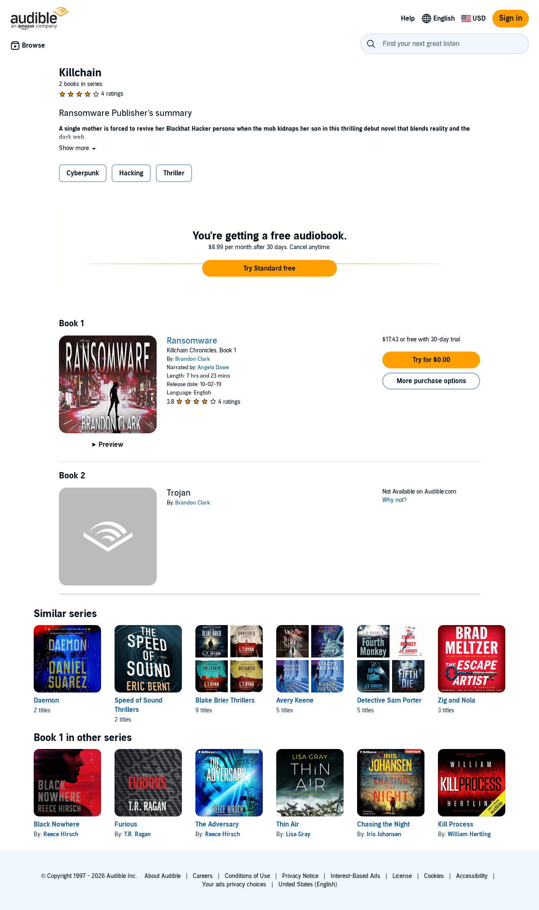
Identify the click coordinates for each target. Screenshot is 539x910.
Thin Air (287, 824)
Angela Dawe (213, 367)
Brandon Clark (192, 359)
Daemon (46, 700)
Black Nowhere (57, 824)
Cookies (434, 876)
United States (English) (307, 884)
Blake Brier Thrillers (225, 700)
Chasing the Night (383, 824)
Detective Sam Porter (389, 700)
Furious (126, 824)
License (402, 876)
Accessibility (472, 876)
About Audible (162, 876)
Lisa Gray (298, 834)
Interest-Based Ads (355, 876)
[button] (78, 148)
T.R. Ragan (137, 834)
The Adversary (217, 824)
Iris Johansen (384, 834)
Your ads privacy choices (234, 884)
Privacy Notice (300, 876)
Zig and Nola (456, 700)
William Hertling (469, 834)
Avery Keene (295, 700)
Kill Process (455, 824)
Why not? (394, 500)
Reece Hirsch (60, 834)
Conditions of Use (247, 876)
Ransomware (192, 341)
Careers (203, 876)
